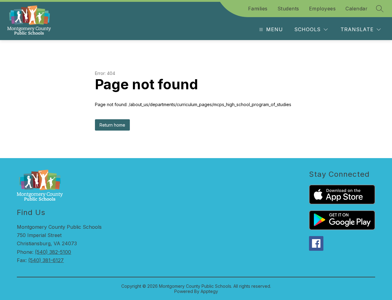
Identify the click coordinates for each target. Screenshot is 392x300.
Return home (112, 125)
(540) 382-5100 (53, 252)
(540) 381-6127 (46, 260)
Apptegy (209, 291)
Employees (322, 9)
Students (288, 9)
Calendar (356, 9)
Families (258, 9)
